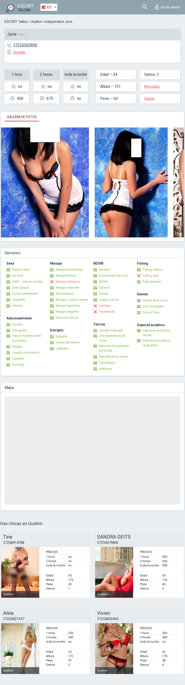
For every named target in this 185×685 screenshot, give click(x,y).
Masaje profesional (69, 269)
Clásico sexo (21, 269)
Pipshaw (18, 358)
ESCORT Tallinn (16, 22)
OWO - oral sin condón (27, 281)
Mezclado (152, 86)
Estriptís (61, 336)
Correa (103, 293)
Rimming (18, 364)
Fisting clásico (153, 269)
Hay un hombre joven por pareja (26, 338)
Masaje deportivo (68, 305)
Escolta (17, 324)
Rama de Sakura (67, 317)
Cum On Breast (153, 306)
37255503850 (25, 45)
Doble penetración (25, 293)
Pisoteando (107, 311)
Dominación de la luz (113, 275)
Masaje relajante (67, 311)
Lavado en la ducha (25, 352)
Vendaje (104, 305)
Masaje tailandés (67, 287)
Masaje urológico (68, 281)
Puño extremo (152, 281)
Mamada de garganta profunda (114, 348)
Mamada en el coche (113, 356)
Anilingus (105, 368)
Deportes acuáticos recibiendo (156, 343)
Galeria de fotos (22, 117)
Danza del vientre (67, 342)
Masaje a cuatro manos (72, 299)
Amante (104, 269)
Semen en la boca (155, 300)
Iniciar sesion (170, 7)
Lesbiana (62, 348)
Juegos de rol (108, 299)
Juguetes (18, 299)
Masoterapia (64, 293)
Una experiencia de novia (112, 338)
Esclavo (104, 287)
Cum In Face (151, 312)
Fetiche (17, 305)
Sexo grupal (20, 287)
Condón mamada (111, 330)
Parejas (17, 346)
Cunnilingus (107, 362)
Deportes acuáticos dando (156, 333)
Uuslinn (36, 22)
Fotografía (19, 330)
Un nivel (17, 275)
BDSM (103, 281)
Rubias (149, 98)
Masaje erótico (66, 275)
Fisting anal (151, 275)
